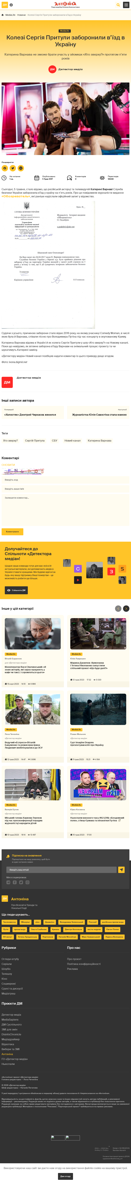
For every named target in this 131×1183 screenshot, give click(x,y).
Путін (5, 929)
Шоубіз (6, 969)
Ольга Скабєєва (38, 929)
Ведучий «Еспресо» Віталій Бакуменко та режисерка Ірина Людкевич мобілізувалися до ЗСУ (23, 745)
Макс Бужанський (91, 937)
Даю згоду (65, 1176)
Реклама (72, 969)
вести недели (94, 929)
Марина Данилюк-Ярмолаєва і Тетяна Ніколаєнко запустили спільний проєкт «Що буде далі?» (88, 665)
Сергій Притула (35, 440)
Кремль (55, 929)
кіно (37, 922)
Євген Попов (112, 929)
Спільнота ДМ (18, 590)
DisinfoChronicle (11, 1034)
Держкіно (49, 922)
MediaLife (10, 15)
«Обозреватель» (16, 196)
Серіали (7, 964)
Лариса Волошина (114, 937)
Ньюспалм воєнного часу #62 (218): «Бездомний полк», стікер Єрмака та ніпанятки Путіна (97, 819)
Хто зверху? (10, 440)
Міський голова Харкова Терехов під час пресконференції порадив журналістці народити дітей (23, 820)
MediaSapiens (10, 1019)
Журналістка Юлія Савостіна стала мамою (99, 414)
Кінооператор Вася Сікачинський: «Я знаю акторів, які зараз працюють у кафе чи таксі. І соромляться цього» (25, 670)
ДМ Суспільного (12, 1024)
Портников (47, 937)
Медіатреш (8, 993)
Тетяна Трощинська (27, 937)
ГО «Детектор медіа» (15, 1059)
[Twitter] (13, 168)
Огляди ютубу (10, 959)
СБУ (54, 440)
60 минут (7, 937)
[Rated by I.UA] (58, 1137)
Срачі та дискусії (12, 988)
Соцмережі (9, 983)
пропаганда (19, 929)
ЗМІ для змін (9, 1029)
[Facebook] (5, 168)
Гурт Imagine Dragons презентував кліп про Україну (87, 744)
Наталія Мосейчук (67, 937)
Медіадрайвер (11, 1039)
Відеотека (8, 1044)
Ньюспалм (8, 1064)
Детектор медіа (70, 69)
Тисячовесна (9, 922)
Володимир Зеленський (71, 922)
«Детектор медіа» (17, 1085)
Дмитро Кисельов (73, 929)
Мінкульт (25, 922)
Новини (21, 15)
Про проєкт (74, 959)
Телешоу (7, 974)
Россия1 (92, 922)
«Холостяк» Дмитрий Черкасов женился (30, 414)
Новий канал (73, 440)
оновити (8, 465)
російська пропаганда (112, 922)
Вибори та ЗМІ (11, 1049)
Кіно (4, 978)
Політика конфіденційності (84, 964)
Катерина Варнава (99, 440)
